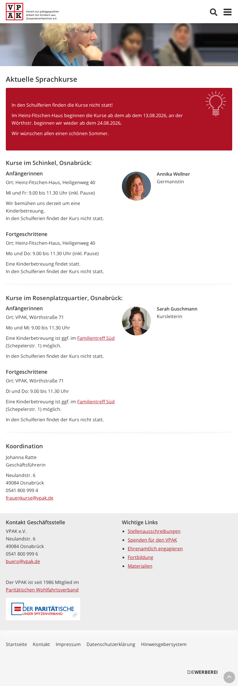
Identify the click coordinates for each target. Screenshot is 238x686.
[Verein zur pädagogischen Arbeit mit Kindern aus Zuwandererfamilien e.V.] (14, 11)
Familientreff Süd (96, 338)
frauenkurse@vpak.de (29, 498)
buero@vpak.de (23, 561)
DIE (202, 672)
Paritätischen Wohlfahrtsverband (42, 590)
